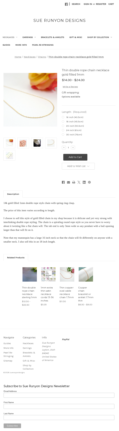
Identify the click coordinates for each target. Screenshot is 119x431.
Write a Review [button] (70, 86)
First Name (9, 402)
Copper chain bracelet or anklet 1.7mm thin (85, 294)
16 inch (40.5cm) (74, 117)
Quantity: (67, 142)
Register (101, 4)
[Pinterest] (89, 182)
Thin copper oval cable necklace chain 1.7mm (66, 292)
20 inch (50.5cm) (75, 126)
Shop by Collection (98, 37)
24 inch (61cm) (73, 130)
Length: (74, 111)
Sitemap (7, 360)
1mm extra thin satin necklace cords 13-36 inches (47, 294)
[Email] (68, 182)
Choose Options (31, 278)
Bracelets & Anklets (52, 37)
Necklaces (8, 37)
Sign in (88, 4)
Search (76, 4)
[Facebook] (66, 4)
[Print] (73, 182)
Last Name (9, 413)
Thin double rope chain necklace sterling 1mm (29, 292)
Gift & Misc (75, 37)
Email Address (10, 391)
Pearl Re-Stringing (42, 45)
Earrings (27, 37)
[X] (78, 182)
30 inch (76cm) (74, 134)
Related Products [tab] (16, 257)
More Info (21, 45)
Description (13, 194)
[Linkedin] (84, 182)
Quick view (30, 270)
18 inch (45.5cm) (74, 121)
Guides (6, 45)
